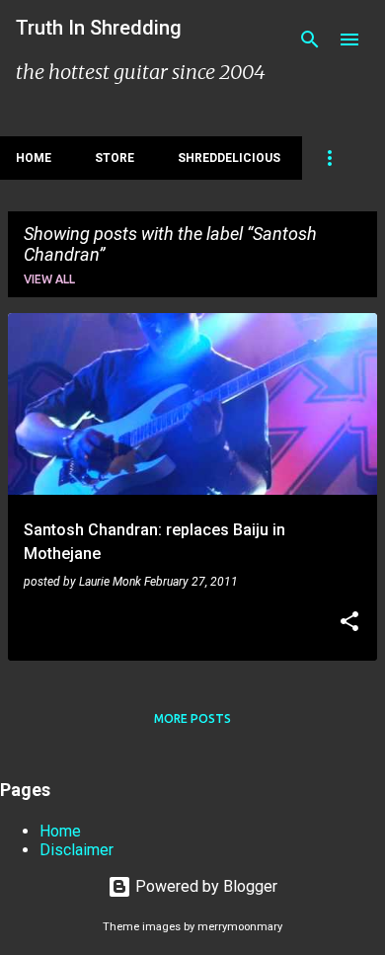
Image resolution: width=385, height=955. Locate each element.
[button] (349, 623)
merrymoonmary (239, 926)
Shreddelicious (229, 158)
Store (114, 158)
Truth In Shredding (99, 28)
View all (49, 279)
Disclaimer (76, 849)
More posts (192, 718)
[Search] (310, 39)
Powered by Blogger (204, 886)
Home (33, 158)
